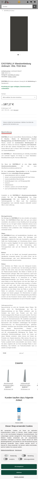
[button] (27, 2)
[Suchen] (35, 6)
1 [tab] (18, 54)
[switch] (6, 455)
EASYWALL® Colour (13, 75)
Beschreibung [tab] (6, 132)
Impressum (18, 450)
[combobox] (19, 97)
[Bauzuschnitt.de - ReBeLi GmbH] (13, 2)
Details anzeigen (19, 477)
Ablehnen (19, 472)
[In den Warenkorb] (2, 15)
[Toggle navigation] (2, 1)
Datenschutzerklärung (7, 450)
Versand (15, 110)
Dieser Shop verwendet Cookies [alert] (19, 426)
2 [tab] (19, 54)
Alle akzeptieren (19, 466)
